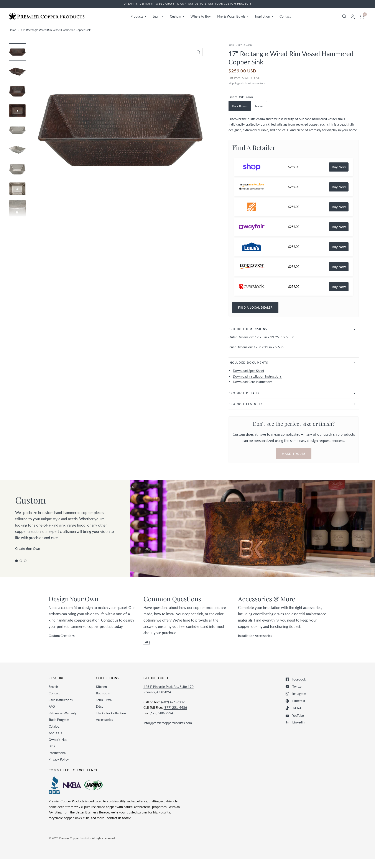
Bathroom (103, 693)
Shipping (234, 83)
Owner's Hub (58, 739)
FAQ (52, 706)
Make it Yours (294, 453)
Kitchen (101, 687)
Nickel (259, 106)
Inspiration (262, 16)
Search (53, 687)
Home (12, 30)
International (57, 753)
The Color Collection (111, 713)
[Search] (344, 16)
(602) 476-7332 (173, 702)
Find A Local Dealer (255, 307)
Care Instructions (61, 700)
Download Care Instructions (253, 382)
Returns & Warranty (63, 713)
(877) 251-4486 (175, 707)
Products (137, 16)
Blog (52, 746)
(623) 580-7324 (161, 713)
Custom (175, 16)
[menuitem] (138, 16)
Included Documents (248, 362)
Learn (156, 16)
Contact (285, 16)
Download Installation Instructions (257, 376)
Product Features (246, 404)
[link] (339, 167)
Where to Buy (201, 16)
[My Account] (353, 16)
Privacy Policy (59, 759)
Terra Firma (104, 700)
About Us (55, 733)
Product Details (244, 393)
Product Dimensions (248, 329)
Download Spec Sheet (248, 371)
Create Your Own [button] (27, 549)
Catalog (54, 726)
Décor (100, 706)
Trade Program (59, 720)
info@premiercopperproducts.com (167, 723)
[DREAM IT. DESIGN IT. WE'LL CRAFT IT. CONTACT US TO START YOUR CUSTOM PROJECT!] (187, 4)
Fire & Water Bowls (231, 16)
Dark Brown (239, 106)
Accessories (104, 720)
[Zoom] (198, 52)
